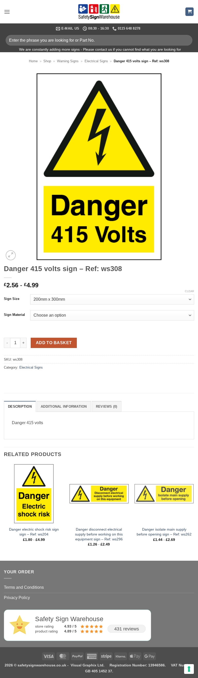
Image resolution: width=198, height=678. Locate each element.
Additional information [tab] (64, 406)
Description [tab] (20, 406)
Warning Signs (68, 61)
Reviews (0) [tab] (106, 406)
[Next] (194, 511)
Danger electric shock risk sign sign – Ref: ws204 (34, 531)
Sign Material (14, 315)
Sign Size (11, 299)
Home (33, 61)
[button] (7, 11)
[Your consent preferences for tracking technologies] (189, 669)
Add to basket (54, 343)
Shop (47, 61)
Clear (189, 291)
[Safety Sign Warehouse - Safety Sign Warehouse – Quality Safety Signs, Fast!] (99, 12)
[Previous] (4, 511)
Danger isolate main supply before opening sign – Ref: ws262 (164, 531)
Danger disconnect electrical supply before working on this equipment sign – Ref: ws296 (99, 534)
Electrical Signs (96, 61)
